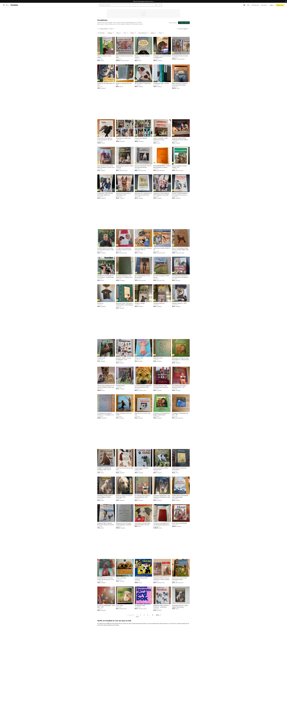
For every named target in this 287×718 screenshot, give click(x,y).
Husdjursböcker (103, 28)
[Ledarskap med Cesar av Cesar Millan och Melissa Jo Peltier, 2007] (106, 155)
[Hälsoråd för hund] (162, 348)
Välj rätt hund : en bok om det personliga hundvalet (179, 578)
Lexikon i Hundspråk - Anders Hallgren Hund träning (160, 139)
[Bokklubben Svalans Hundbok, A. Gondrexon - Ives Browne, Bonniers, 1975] (162, 595)
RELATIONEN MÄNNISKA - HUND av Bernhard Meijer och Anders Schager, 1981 (162, 166)
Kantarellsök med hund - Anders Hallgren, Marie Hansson (180, 606)
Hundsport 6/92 (101, 358)
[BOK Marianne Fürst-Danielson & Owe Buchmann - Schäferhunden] (106, 265)
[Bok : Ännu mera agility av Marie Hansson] (162, 265)
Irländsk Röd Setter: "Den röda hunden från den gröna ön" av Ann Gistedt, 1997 (106, 578)
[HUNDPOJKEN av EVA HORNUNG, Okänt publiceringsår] (181, 485)
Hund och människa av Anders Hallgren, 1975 (179, 166)
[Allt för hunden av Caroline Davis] (143, 73)
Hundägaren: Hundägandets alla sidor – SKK (180, 414)
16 (152, 615)
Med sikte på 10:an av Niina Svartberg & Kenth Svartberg (160, 386)
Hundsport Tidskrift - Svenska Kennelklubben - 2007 (123, 358)
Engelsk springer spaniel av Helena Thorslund (124, 166)
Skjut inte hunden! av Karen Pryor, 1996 (124, 56)
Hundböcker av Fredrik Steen (123, 138)
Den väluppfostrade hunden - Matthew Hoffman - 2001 (179, 386)
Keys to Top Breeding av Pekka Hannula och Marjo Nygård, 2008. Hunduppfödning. (180, 248)
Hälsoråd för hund (157, 358)
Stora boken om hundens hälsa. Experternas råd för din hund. (142, 524)
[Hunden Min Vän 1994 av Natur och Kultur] (106, 73)
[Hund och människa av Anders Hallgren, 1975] (181, 155)
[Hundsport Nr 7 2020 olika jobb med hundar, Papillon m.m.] (106, 183)
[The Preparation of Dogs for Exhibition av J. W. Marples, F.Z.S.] (106, 403)
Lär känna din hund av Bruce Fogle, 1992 (124, 468)
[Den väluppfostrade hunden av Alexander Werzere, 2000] (143, 485)
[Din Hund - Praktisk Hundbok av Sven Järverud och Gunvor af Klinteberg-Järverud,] (181, 183)
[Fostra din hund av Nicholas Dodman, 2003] (143, 458)
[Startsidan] (14, 5)
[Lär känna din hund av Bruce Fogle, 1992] (125, 458)
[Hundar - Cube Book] (125, 568)
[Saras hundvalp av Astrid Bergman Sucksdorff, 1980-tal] (143, 238)
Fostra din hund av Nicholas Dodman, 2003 (141, 468)
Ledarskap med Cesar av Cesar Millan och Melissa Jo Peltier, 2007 (106, 166)
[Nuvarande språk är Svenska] (244, 5)
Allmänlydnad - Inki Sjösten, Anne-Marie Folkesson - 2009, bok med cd (180, 358)
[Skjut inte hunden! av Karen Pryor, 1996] (125, 46)
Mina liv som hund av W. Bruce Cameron (142, 56)
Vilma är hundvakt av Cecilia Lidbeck (104, 56)
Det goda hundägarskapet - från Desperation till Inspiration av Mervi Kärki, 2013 (162, 496)
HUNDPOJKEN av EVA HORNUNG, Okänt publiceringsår (180, 496)
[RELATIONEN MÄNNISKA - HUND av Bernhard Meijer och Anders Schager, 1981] (162, 155)
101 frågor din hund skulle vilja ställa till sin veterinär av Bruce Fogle (123, 248)
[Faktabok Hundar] (125, 375)
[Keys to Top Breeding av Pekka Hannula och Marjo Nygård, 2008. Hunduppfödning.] (181, 238)
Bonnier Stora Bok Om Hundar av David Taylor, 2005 (124, 496)
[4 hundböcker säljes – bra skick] (162, 73)
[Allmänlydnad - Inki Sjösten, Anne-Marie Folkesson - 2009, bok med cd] (181, 348)
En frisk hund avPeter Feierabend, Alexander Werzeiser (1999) (143, 386)
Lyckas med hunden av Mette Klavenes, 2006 (160, 468)
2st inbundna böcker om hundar (180, 55)
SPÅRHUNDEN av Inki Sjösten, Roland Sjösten (179, 468)
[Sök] (156, 5)
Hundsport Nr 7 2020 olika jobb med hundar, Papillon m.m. (105, 194)
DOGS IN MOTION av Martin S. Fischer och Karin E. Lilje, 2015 (104, 139)
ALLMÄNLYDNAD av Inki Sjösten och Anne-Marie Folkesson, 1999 (105, 248)
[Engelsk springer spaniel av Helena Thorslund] (125, 155)
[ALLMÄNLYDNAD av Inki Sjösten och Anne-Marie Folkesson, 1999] (106, 238)
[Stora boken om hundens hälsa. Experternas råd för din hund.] (143, 513)
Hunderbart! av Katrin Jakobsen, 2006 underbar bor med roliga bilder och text (161, 194)
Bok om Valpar (119, 605)
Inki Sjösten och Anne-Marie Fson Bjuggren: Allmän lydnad (161, 414)
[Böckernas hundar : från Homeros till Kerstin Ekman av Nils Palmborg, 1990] (125, 293)
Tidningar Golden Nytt (159, 303)
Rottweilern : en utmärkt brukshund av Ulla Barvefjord (162, 56)
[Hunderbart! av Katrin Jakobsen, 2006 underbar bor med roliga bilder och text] (162, 183)
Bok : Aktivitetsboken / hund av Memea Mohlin (142, 276)
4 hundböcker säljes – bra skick (161, 83)
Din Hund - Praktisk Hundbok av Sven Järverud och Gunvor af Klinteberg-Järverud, (180, 194)
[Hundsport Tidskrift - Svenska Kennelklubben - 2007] (125, 348)
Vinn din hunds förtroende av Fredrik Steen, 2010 (123, 194)
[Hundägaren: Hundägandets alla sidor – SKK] (181, 403)
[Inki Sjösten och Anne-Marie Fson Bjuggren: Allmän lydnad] (162, 403)
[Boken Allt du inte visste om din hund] (143, 403)
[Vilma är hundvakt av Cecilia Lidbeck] (106, 46)
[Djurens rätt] (106, 293)
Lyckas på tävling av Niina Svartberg (141, 578)
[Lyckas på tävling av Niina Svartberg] (143, 568)
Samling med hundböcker (141, 138)
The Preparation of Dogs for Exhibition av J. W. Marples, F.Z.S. (105, 414)
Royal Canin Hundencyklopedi (179, 523)
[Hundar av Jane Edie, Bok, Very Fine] (125, 73)
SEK (248, 5)
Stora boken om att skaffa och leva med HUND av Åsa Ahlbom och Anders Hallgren (181, 276)
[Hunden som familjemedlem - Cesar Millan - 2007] (106, 595)
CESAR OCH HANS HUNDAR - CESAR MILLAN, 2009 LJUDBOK (180, 139)
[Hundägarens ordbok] (143, 595)
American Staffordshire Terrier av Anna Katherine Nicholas (143, 166)
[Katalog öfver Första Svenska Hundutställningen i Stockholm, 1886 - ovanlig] (125, 513)
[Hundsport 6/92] (106, 348)
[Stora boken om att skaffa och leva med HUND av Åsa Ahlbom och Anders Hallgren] (181, 265)
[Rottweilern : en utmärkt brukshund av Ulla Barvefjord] (162, 46)
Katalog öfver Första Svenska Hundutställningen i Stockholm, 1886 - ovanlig (123, 524)
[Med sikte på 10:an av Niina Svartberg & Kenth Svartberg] (162, 375)
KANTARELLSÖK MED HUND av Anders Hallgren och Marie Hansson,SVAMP (105, 496)
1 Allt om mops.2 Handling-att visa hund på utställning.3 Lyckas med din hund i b (105, 386)
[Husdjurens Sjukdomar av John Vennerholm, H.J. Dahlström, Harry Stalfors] (125, 265)
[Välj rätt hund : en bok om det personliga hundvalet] (181, 568)
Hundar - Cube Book (121, 578)
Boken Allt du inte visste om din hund (142, 414)
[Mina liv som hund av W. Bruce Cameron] (143, 46)
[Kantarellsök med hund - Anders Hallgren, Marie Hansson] (181, 595)
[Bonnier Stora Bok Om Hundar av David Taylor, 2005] (125, 485)
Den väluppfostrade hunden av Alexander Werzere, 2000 (142, 496)
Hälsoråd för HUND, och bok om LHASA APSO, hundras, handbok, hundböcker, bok (161, 578)
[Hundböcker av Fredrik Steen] (125, 128)
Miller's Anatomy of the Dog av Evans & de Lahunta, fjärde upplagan (179, 84)
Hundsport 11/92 (139, 358)
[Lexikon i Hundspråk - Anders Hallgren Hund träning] (162, 128)
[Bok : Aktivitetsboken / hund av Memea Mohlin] (143, 265)
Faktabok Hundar (120, 385)
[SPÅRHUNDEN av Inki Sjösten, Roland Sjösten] (181, 458)
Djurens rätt (100, 303)
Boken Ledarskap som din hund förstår (123, 414)
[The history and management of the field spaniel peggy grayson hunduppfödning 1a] (162, 513)
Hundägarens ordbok (140, 605)
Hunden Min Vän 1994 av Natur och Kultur (106, 84)
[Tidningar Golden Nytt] (162, 293)
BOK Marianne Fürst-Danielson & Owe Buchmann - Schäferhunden (105, 276)
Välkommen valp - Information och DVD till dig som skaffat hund (143, 194)
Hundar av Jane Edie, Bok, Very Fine (124, 84)
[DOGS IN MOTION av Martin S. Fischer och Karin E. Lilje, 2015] (106, 128)
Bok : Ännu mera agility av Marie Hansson (161, 276)
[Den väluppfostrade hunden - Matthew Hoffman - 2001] (181, 375)
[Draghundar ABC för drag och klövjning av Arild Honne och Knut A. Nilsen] (106, 513)
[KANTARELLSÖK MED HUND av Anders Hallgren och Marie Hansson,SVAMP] (106, 485)
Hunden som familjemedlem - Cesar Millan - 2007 (106, 606)
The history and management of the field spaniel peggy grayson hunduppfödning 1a (161, 524)
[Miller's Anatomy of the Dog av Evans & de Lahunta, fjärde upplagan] (181, 73)
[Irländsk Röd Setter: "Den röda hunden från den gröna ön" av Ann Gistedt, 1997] (106, 568)
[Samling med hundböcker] (143, 128)
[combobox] (128, 5)
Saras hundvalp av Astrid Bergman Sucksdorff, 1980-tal (143, 248)
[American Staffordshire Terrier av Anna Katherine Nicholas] (143, 155)
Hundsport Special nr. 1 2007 (179, 303)
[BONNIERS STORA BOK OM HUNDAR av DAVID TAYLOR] (106, 458)
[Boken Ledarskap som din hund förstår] (125, 403)
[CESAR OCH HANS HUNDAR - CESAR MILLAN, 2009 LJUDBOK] (181, 128)
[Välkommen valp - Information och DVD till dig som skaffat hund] (143, 183)
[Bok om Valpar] (125, 595)
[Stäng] (285, 1)
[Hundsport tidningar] (143, 293)
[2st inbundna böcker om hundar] (181, 46)
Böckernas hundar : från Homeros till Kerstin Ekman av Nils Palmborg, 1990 (124, 304)
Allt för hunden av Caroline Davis (143, 83)
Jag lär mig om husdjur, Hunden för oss (162, 248)
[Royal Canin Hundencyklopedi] (181, 513)
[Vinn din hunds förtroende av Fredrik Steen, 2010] (125, 183)
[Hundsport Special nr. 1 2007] (181, 293)
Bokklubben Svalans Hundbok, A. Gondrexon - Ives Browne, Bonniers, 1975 (161, 606)
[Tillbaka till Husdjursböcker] (98, 29)
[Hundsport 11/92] (143, 348)
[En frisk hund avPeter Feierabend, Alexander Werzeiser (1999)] (143, 375)
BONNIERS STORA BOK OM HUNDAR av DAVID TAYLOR (104, 468)
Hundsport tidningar (140, 303)
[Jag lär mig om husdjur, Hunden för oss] (162, 238)
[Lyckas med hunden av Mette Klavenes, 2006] (162, 458)
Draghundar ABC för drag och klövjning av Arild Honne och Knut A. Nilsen (105, 524)
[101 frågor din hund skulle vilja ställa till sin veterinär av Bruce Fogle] (125, 238)
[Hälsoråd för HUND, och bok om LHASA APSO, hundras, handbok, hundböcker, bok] (162, 568)
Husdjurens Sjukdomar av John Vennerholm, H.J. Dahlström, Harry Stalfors (124, 276)
